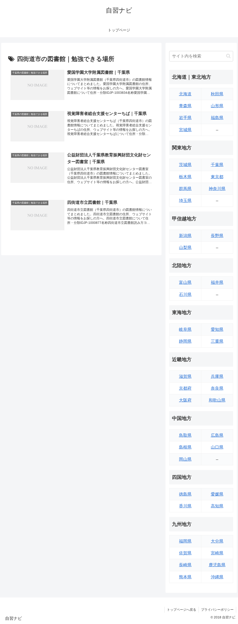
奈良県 (217, 388)
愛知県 (217, 329)
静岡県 (185, 341)
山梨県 (185, 247)
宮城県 (185, 129)
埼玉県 (185, 200)
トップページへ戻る (181, 609)
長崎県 (185, 565)
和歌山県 (217, 400)
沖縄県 (217, 577)
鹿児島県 (217, 565)
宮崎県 (217, 553)
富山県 (185, 282)
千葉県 (217, 164)
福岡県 (185, 541)
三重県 (217, 341)
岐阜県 (185, 329)
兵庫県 (217, 376)
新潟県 (185, 235)
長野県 (217, 235)
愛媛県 (217, 494)
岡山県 (185, 459)
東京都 (217, 176)
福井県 (217, 282)
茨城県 (185, 164)
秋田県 (217, 94)
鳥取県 (185, 435)
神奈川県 (217, 188)
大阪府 (185, 400)
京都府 (185, 388)
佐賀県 (185, 553)
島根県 (185, 447)
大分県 (217, 541)
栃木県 (185, 176)
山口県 (217, 447)
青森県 (185, 106)
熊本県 (185, 577)
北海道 (185, 94)
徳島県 (185, 494)
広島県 (217, 435)
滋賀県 (185, 376)
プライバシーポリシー (217, 609)
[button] (228, 56)
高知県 (217, 506)
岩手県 (185, 117)
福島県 (217, 117)
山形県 (217, 106)
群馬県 (185, 188)
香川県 (185, 506)
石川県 (185, 294)
